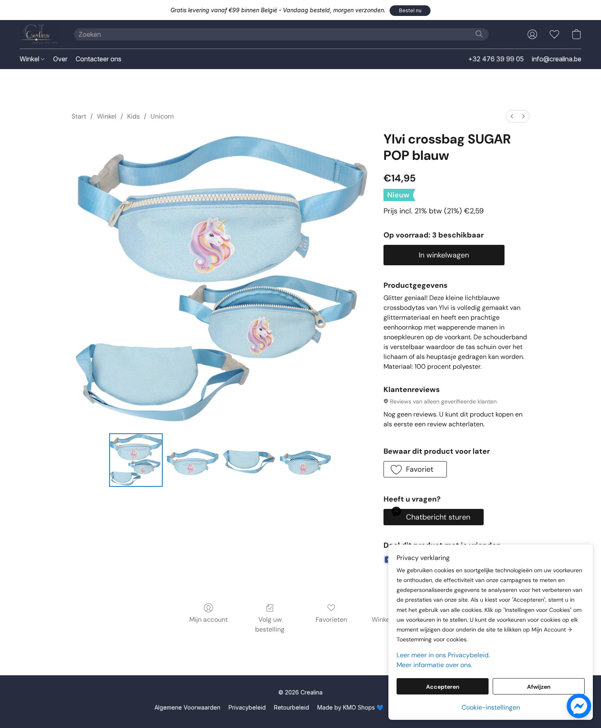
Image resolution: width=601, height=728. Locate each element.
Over (60, 59)
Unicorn (162, 116)
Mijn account (208, 619)
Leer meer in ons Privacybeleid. (443, 655)
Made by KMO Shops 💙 (350, 707)
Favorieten (331, 619)
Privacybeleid (247, 707)
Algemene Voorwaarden (187, 707)
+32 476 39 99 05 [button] (496, 59)
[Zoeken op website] (479, 34)
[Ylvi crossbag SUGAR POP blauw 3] (305, 459)
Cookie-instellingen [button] (491, 707)
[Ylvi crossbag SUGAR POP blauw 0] (135, 459)
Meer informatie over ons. (434, 665)
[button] (410, 10)
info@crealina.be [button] (556, 59)
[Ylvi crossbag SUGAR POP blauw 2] (249, 459)
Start (79, 116)
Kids (133, 116)
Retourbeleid (291, 707)
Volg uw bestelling (270, 624)
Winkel (30, 59)
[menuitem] (512, 116)
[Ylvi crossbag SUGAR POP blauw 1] (192, 459)
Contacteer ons (98, 59)
